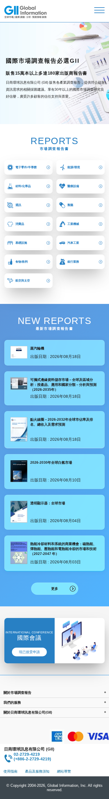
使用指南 (10, 771)
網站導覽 (64, 771)
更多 (54, 589)
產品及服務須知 (37, 771)
